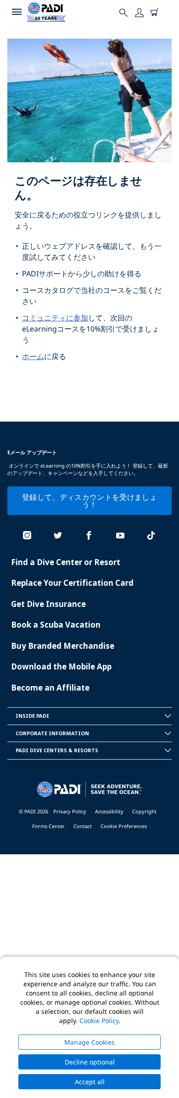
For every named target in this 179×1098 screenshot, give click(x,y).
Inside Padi (32, 715)
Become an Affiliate (50, 687)
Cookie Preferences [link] (124, 826)
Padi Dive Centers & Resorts (57, 750)
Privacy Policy (69, 811)
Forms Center (48, 826)
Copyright (144, 811)
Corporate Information (52, 733)
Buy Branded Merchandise (62, 645)
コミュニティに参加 (55, 318)
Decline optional (90, 1062)
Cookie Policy (98, 1020)
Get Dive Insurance (48, 604)
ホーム (33, 356)
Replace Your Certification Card (72, 583)
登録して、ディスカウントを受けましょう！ (89, 500)
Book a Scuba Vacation (56, 624)
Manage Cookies (89, 1042)
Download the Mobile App (61, 666)
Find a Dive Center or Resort (65, 562)
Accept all (90, 1081)
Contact (82, 826)
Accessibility (109, 811)
